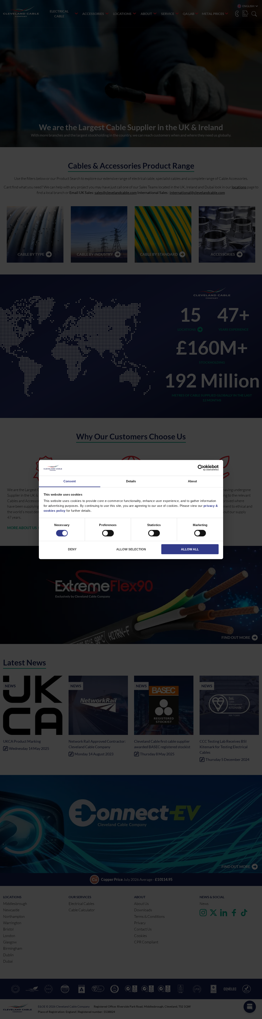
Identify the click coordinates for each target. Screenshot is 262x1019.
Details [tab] (131, 481)
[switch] (108, 534)
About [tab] (192, 481)
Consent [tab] (69, 481)
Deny (72, 549)
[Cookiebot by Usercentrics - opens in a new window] (201, 468)
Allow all (190, 549)
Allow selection (131, 549)
